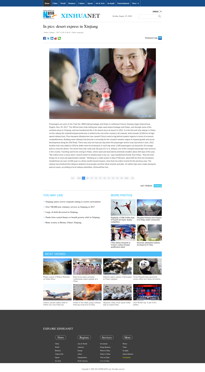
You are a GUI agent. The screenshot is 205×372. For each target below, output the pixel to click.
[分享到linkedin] (52, 38)
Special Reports (128, 354)
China (54, 3)
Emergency (104, 364)
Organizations (82, 357)
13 (91, 178)
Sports (90, 3)
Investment (103, 344)
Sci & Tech (100, 3)
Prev (79, 178)
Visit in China (104, 357)
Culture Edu (59, 354)
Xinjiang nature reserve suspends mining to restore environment (73, 201)
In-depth (110, 3)
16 (104, 178)
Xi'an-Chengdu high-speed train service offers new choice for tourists (147, 278)
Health (57, 364)
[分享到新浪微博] (55, 38)
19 (117, 178)
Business (71, 3)
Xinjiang (157, 186)
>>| (132, 178)
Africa (80, 354)
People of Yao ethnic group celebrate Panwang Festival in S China (87, 303)
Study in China (105, 354)
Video (125, 347)
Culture (81, 3)
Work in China (105, 350)
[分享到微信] (59, 38)
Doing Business (105, 347)
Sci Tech (58, 361)
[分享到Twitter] (48, 38)
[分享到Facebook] (44, 38)
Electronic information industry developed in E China (148, 243)
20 (121, 178)
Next (126, 178)
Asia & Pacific (82, 344)
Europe (80, 350)
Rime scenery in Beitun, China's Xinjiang (63, 222)
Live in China (104, 361)
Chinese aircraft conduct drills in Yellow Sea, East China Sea (55, 303)
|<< (73, 178)
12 (87, 178)
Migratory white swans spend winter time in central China (116, 303)
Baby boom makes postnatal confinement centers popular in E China (85, 279)
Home (47, 3)
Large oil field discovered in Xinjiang (62, 212)
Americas (81, 347)
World (62, 3)
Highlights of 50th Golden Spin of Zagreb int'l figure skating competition (122, 219)
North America (83, 361)
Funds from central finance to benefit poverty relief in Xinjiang (73, 217)
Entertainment (123, 3)
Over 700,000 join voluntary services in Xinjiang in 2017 (70, 206)
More (135, 3)
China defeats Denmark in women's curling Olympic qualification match (120, 244)
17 (108, 178)
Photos (125, 344)
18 (113, 178)
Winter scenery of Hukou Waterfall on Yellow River (56, 278)
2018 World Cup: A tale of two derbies (144, 303)
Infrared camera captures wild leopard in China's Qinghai (117, 278)
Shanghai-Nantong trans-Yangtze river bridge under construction (149, 218)
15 (100, 178)
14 (96, 178)
